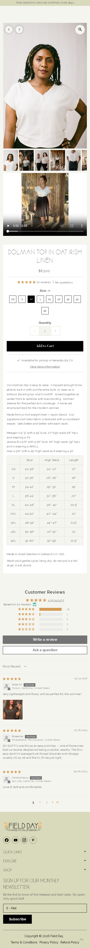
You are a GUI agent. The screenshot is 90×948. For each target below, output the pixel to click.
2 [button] (40, 802)
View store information (45, 366)
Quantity (45, 322)
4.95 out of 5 (56, 600)
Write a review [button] (45, 640)
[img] (12, 679)
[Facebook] (6, 840)
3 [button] (47, 802)
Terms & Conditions (24, 942)
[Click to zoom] (80, 29)
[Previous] (9, 29)
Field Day (56, 936)
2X (58, 299)
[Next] (19, 29)
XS (12, 299)
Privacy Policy (49, 942)
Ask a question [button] (45, 650)
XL (49, 299)
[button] (26, 282)
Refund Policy (69, 942)
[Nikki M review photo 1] (13, 710)
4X (77, 299)
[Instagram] (24, 840)
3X (68, 299)
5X (45, 310)
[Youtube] (15, 840)
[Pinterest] (33, 840)
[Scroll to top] (81, 939)
